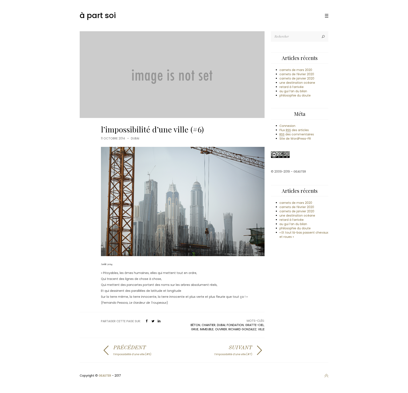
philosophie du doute (295, 95)
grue (194, 329)
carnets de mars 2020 (295, 70)
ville (261, 329)
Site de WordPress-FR (295, 138)
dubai (221, 325)
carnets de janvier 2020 (296, 78)
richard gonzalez (242, 329)
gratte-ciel (254, 325)
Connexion (287, 126)
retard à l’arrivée (291, 87)
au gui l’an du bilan (293, 91)
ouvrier (221, 329)
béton (195, 325)
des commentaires (296, 134)
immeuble (207, 329)
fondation (235, 325)
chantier (208, 325)
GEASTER (105, 375)
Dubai (135, 138)
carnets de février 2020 (296, 74)
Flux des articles (294, 130)
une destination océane (297, 83)
